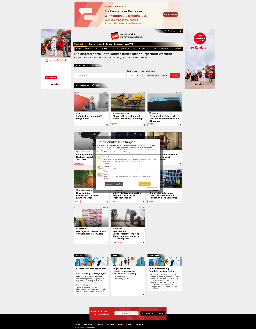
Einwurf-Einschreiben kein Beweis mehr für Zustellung (128, 117)
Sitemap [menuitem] (120, 324)
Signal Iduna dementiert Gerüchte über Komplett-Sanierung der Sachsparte (163, 195)
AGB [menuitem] (78, 324)
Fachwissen (80, 256)
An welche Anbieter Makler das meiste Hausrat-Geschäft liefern (164, 157)
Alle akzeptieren (144, 184)
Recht (114, 125)
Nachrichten (80, 44)
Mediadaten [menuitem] (139, 324)
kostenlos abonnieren (154, 313)
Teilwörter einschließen (156, 75)
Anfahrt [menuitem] (111, 324)
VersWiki (129, 44)
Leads (109, 44)
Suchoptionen (148, 71)
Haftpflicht (79, 163)
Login (174, 31)
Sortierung (132, 71)
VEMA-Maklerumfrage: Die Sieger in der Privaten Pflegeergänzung (127, 195)
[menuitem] (162, 31)
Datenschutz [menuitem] (88, 324)
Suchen (174, 75)
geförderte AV (117, 242)
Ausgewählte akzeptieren (114, 184)
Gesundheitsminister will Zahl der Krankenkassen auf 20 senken (164, 118)
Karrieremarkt (96, 44)
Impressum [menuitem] (100, 324)
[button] (107, 124)
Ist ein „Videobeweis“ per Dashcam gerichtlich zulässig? (89, 157)
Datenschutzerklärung (122, 152)
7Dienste (106, 163)
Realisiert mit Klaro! (152, 187)
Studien (118, 44)
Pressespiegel (164, 31)
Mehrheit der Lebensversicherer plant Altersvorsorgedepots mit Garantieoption (126, 235)
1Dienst (106, 171)
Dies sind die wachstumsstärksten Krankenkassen (87, 195)
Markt (151, 125)
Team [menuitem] (129, 324)
